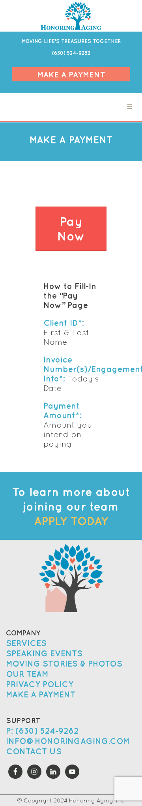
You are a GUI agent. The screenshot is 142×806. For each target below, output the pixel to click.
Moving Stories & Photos (64, 664)
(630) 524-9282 (71, 53)
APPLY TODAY (71, 521)
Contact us (34, 751)
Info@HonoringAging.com (68, 741)
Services (26, 643)
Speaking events (44, 653)
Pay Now (71, 228)
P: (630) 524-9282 (42, 731)
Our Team (27, 674)
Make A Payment (71, 74)
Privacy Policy (39, 684)
